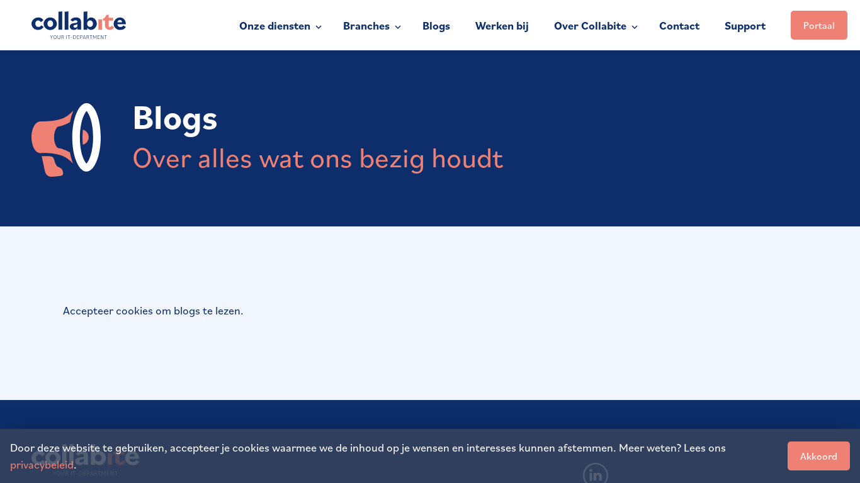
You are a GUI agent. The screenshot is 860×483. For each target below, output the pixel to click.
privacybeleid (42, 464)
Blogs (436, 25)
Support (745, 25)
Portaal (819, 25)
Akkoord (818, 456)
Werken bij (502, 25)
